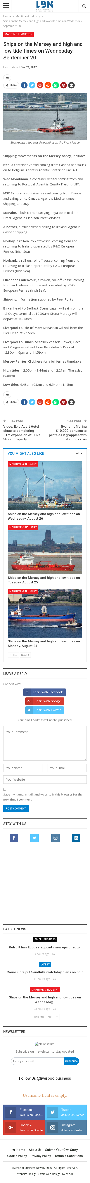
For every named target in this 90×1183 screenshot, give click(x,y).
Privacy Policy (41, 1156)
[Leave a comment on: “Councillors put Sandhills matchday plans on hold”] (54, 979)
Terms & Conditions (69, 1156)
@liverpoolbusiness (54, 1078)
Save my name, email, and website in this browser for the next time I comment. (43, 796)
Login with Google (48, 701)
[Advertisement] (45, 885)
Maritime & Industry (18, 34)
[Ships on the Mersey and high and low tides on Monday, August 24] (45, 613)
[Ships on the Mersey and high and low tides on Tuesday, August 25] (45, 549)
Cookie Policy (17, 1156)
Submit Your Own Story (61, 1150)
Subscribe (71, 1061)
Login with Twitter (48, 710)
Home (20, 1150)
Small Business (45, 939)
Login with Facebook (48, 692)
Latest (45, 964)
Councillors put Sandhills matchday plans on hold (45, 972)
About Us (35, 1150)
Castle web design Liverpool (55, 1174)
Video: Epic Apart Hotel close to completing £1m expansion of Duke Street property (21, 433)
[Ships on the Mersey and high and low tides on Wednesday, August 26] (45, 485)
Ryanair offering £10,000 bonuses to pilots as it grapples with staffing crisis (68, 433)
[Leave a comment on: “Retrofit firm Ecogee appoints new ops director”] (53, 954)
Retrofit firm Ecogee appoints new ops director (45, 947)
